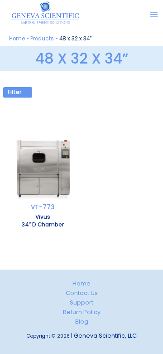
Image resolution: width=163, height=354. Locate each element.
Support (81, 302)
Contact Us (82, 293)
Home (81, 283)
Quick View (43, 197)
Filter (15, 92)
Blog (81, 321)
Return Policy (82, 312)
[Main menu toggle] (154, 15)
